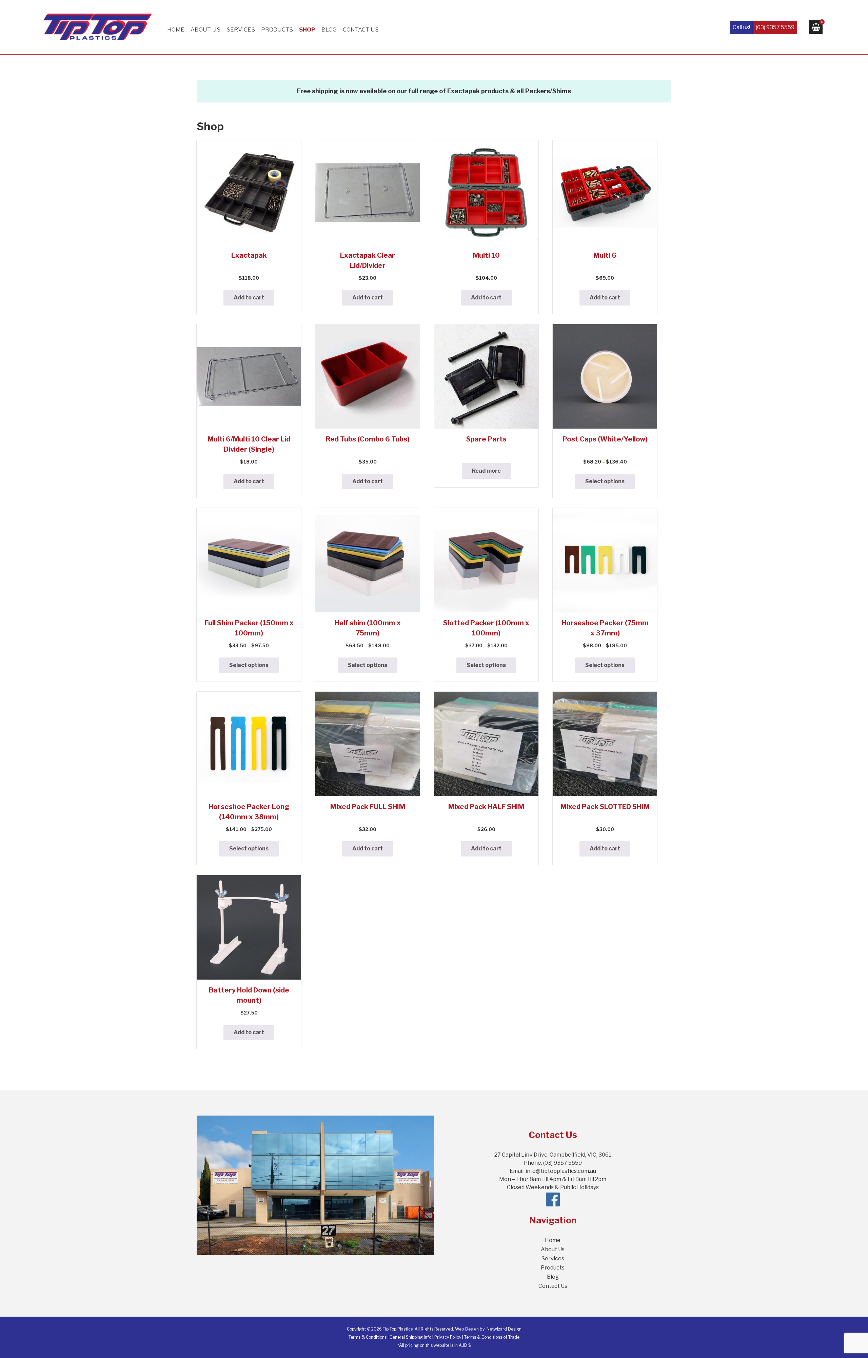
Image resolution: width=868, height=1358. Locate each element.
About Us (205, 29)
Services (240, 29)
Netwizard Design (504, 1329)
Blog (329, 29)
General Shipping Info (410, 1337)
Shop (307, 29)
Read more (486, 471)
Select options (605, 481)
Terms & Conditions (368, 1337)
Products (277, 29)
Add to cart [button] (249, 297)
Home (175, 29)
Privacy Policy (447, 1337)
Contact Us (361, 29)
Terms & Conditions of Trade (491, 1337)
